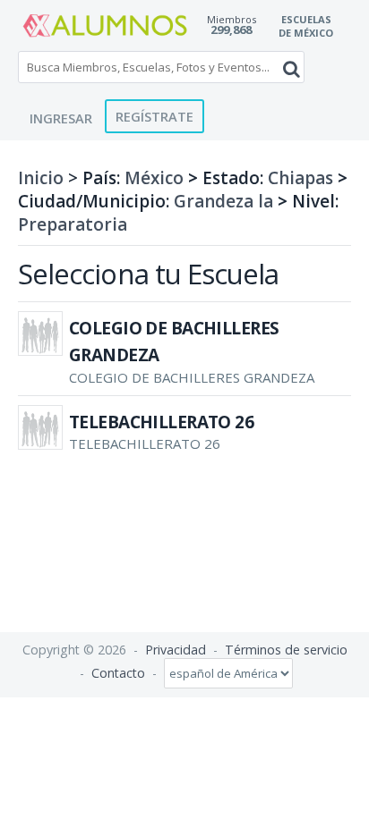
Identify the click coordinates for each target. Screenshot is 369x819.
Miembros (231, 19)
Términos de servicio (286, 649)
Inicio (41, 178)
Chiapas (300, 178)
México (154, 178)
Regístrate (154, 116)
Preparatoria (72, 224)
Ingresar (61, 118)
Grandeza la (223, 201)
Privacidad (175, 649)
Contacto (118, 672)
